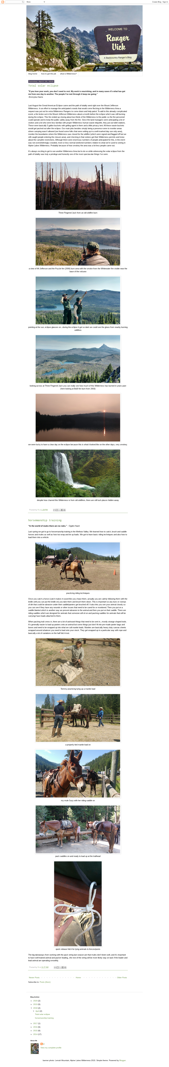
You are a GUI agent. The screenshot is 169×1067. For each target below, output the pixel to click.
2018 (35, 1008)
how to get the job (48, 74)
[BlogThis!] (57, 510)
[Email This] (54, 510)
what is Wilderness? (68, 74)
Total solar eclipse (43, 85)
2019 (35, 1004)
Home (78, 977)
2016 (35, 1027)
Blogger (122, 1060)
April (38, 1011)
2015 (35, 1030)
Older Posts (122, 977)
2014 (35, 1034)
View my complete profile (51, 1048)
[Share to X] (59, 510)
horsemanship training (45, 520)
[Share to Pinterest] (64, 510)
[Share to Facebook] (62, 510)
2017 (35, 1023)
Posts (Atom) (45, 982)
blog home (32, 74)
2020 (35, 1001)
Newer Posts (34, 977)
